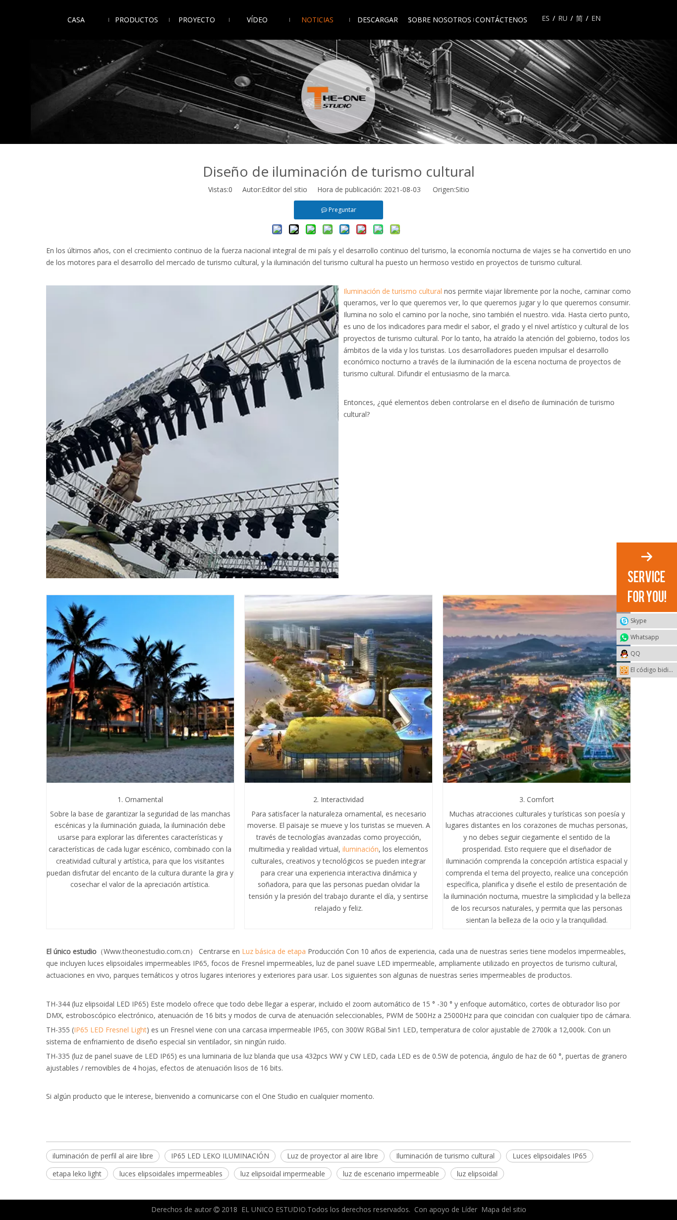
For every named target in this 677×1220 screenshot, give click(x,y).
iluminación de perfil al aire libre (103, 1155)
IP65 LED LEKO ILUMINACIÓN (220, 1155)
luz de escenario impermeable (391, 1173)
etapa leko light (77, 1173)
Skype (638, 620)
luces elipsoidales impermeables (171, 1173)
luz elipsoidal (477, 1173)
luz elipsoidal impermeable (282, 1173)
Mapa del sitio (503, 1209)
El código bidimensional (653, 670)
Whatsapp (644, 637)
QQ (635, 653)
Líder (469, 1209)
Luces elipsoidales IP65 (549, 1155)
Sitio (462, 189)
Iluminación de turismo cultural (445, 1155)
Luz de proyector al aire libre (332, 1155)
